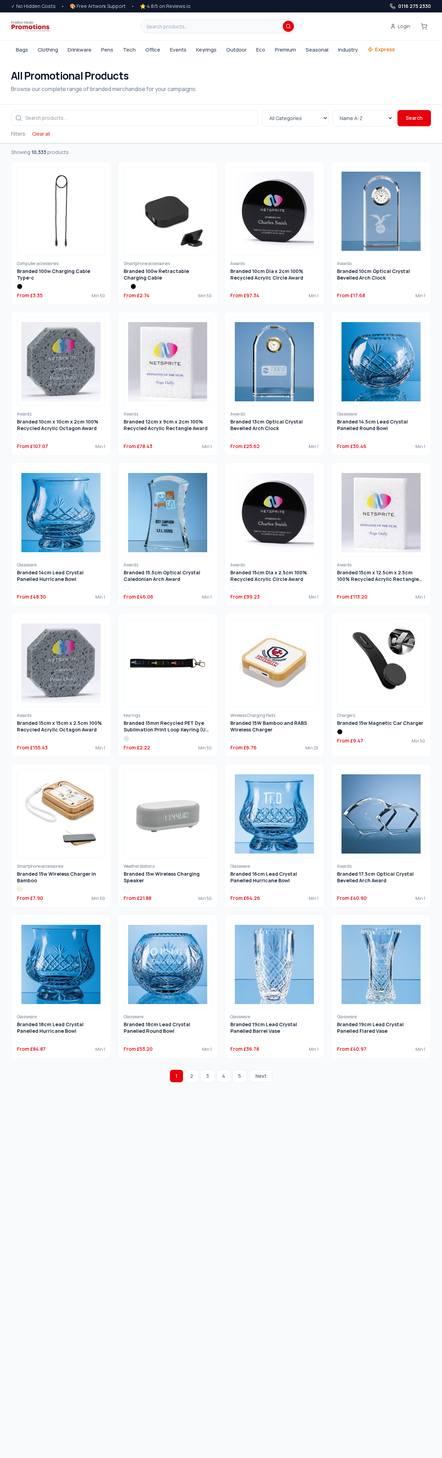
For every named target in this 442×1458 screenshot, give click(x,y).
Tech (129, 49)
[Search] (288, 26)
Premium (285, 49)
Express (385, 49)
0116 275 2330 (414, 6)
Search (414, 118)
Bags (22, 49)
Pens (107, 49)
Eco (260, 49)
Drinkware (80, 49)
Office (152, 49)
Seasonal (317, 49)
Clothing (48, 49)
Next (261, 1076)
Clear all (41, 133)
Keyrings (206, 49)
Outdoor (236, 49)
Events (178, 49)
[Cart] (424, 26)
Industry (348, 49)
